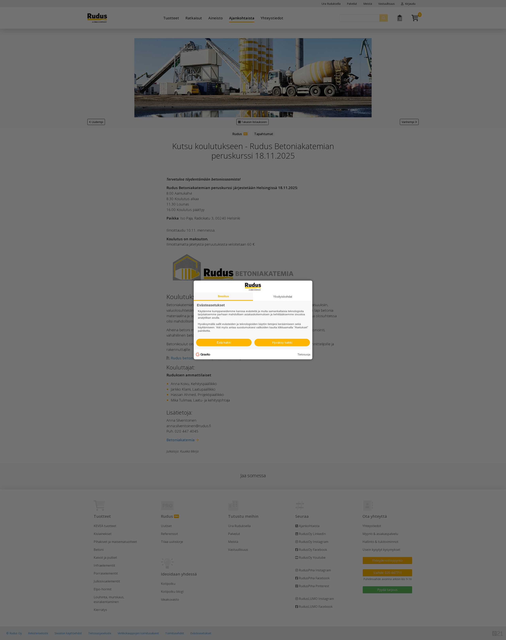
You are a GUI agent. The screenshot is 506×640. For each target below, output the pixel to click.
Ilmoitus (223, 296)
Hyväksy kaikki (282, 342)
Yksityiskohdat (282, 296)
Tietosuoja (303, 354)
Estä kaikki (224, 342)
